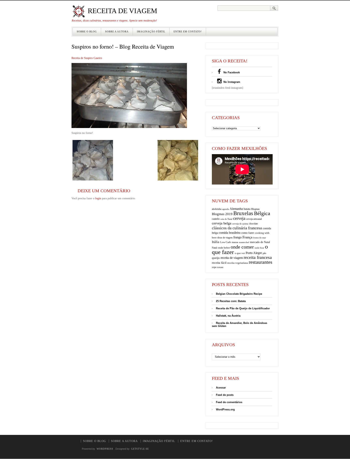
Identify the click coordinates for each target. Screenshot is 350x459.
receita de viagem (232, 257)
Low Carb (225, 242)
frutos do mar (259, 238)
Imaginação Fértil (151, 31)
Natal (214, 247)
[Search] (274, 8)
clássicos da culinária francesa (237, 228)
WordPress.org (225, 409)
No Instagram (231, 81)
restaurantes (260, 262)
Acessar (221, 387)
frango (237, 237)
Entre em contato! (188, 31)
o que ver (240, 253)
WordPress (105, 448)
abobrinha (216, 209)
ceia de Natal (226, 219)
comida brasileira (229, 232)
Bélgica (262, 213)
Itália (215, 242)
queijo (216, 257)
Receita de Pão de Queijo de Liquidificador (243, 308)
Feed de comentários (229, 402)
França (247, 237)
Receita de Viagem (121, 11)
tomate (220, 267)
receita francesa (258, 257)
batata (247, 208)
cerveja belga (221, 223)
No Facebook (231, 72)
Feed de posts (225, 394)
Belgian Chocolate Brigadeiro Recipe (239, 293)
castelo (216, 218)
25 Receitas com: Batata (231, 301)
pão (264, 253)
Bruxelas (243, 213)
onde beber (224, 247)
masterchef (244, 242)
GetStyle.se (140, 448)
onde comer (242, 247)
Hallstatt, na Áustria (228, 315)
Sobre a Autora (117, 31)
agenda (225, 209)
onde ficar (259, 248)
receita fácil (219, 262)
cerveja (239, 218)
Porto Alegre (254, 253)
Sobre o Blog (87, 31)
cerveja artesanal (254, 219)
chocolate (253, 223)
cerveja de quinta (240, 224)
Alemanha (236, 208)
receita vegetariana (237, 262)
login (98, 198)
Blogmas (255, 209)
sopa (214, 267)
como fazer (247, 232)
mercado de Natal (260, 242)
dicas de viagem (225, 237)
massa (235, 242)
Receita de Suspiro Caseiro (86, 58)
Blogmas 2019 (222, 214)
